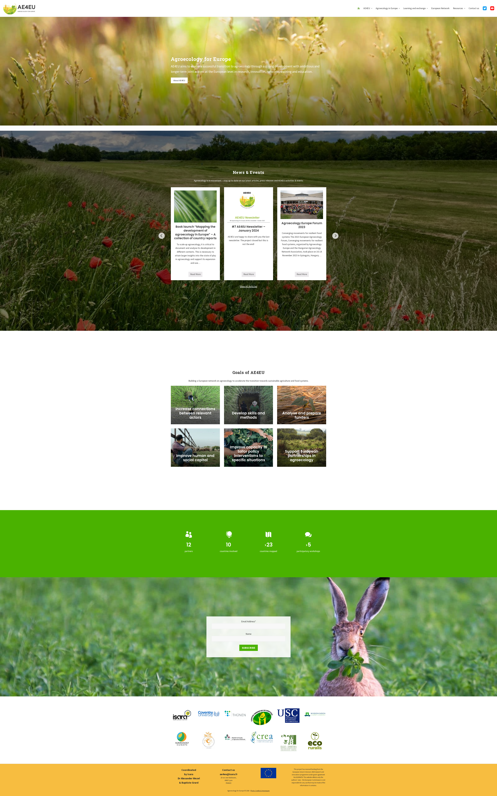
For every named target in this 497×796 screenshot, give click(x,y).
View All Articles (248, 286)
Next (335, 236)
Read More (196, 275)
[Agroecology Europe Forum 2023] (301, 204)
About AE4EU (179, 80)
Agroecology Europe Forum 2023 (302, 225)
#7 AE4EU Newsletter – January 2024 (248, 229)
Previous (162, 236)
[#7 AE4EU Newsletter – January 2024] (248, 206)
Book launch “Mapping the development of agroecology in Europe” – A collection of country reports (195, 232)
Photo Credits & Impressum (260, 791)
